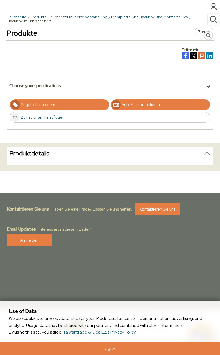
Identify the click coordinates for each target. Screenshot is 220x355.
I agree (110, 348)
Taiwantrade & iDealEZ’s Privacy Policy (99, 332)
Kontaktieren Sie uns (157, 209)
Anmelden (29, 240)
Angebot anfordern (38, 104)
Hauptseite (17, 16)
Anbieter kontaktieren (141, 104)
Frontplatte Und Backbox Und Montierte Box (149, 16)
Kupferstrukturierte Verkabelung (78, 16)
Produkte (38, 16)
